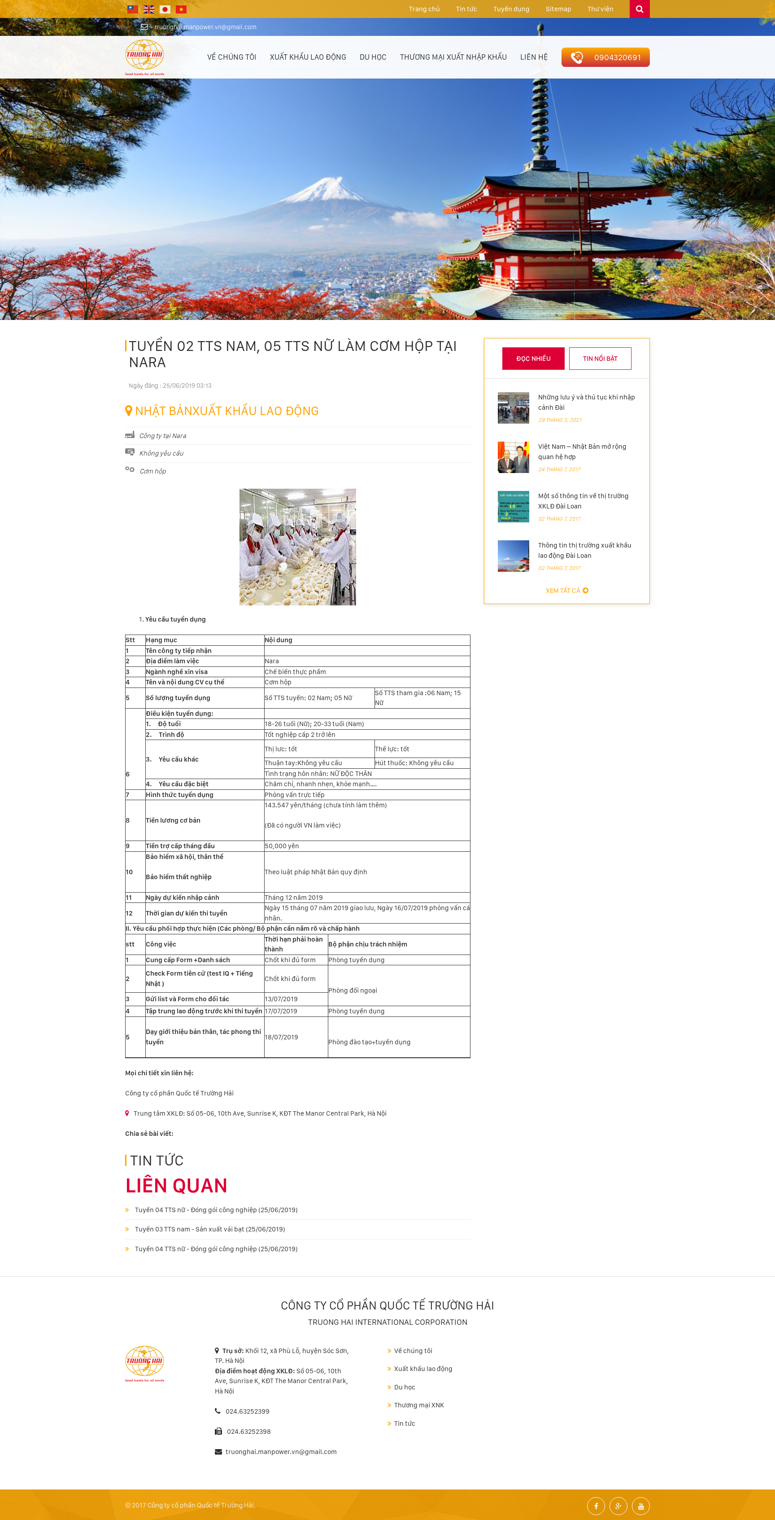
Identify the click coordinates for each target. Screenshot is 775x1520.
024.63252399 (247, 1411)
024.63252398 (249, 1432)
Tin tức (466, 9)
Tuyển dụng (511, 9)
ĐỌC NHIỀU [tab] (533, 359)
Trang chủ (424, 9)
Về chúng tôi (232, 57)
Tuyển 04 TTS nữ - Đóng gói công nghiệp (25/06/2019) (216, 1210)
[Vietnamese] (181, 9)
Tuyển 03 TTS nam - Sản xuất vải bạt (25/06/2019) (209, 1229)
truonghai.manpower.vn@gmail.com (206, 27)
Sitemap (558, 9)
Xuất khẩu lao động (308, 57)
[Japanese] (165, 9)
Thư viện (601, 9)
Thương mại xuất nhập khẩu (453, 57)
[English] (149, 9)
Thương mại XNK (419, 1405)
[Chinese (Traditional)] (133, 9)
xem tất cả (563, 591)
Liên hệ (534, 57)
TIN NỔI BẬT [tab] (600, 359)
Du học (373, 57)
